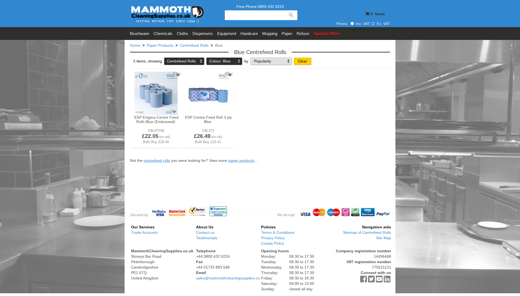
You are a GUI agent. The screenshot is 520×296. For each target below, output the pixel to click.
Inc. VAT (362, 23)
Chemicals (163, 33)
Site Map (383, 238)
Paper (287, 33)
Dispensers (203, 33)
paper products (241, 160)
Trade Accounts (144, 232)
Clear (302, 61)
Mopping (269, 33)
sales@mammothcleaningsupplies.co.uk (230, 278)
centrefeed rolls (157, 160)
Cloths (182, 33)
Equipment (226, 33)
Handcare (249, 33)
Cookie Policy (272, 243)
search (291, 15)
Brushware (139, 33)
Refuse (303, 33)
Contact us (205, 232)
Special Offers (327, 33)
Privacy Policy (273, 238)
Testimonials (206, 238)
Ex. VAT (383, 23)
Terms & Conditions (277, 232)
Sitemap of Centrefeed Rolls (367, 232)
